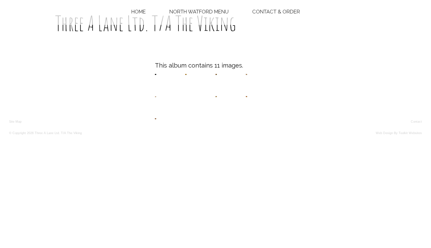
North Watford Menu (199, 12)
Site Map (15, 121)
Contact (416, 121)
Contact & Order (276, 12)
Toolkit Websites (410, 133)
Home (138, 12)
